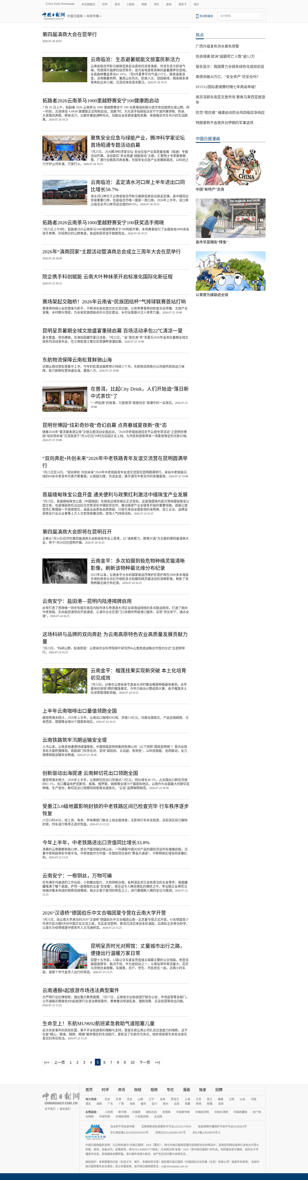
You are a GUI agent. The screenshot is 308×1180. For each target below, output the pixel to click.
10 (133, 1062)
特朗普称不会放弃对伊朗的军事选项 (224, 123)
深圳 (220, 1103)
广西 (121, 1103)
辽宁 (151, 1099)
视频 (144, 4)
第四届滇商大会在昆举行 (69, 34)
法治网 (158, 1116)
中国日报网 (75, 16)
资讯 (117, 4)
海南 (132, 1103)
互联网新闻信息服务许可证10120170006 (166, 1126)
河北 (129, 1099)
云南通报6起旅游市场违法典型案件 (80, 990)
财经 (137, 1090)
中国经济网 (202, 1112)
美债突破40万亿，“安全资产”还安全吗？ (228, 77)
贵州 (165, 1103)
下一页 (144, 1062)
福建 (220, 1099)
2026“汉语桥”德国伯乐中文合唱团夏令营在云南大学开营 (104, 913)
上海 (187, 1099)
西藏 (187, 1103)
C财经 (130, 4)
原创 (169, 4)
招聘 (219, 1090)
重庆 (143, 1103)
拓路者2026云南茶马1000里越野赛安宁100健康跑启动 (100, 100)
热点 (200, 35)
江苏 (198, 1099)
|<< (46, 1062)
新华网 (122, 1112)
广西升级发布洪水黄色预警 (217, 46)
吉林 (162, 1099)
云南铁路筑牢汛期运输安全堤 (74, 740)
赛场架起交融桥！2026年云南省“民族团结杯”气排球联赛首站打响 (114, 301)
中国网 (136, 1112)
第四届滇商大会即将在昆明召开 (77, 532)
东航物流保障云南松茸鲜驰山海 (77, 360)
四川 (154, 1103)
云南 (176, 1103)
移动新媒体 (206, 16)
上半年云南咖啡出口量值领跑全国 (79, 711)
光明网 (89, 1116)
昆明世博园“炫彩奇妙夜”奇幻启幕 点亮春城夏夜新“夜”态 (104, 425)
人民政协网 (141, 1116)
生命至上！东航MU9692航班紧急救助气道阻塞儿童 (98, 1023)
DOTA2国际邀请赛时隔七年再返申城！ (227, 87)
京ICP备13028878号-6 (206, 1132)
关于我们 (50, 1109)
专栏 (156, 4)
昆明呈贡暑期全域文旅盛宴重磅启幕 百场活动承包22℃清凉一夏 (112, 331)
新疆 (209, 1103)
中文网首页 (88, 4)
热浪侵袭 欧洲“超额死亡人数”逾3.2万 (225, 56)
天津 (118, 1099)
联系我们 (65, 1109)
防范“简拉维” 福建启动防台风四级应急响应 (230, 112)
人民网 (109, 1112)
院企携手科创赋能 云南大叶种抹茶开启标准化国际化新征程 (107, 276)
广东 (110, 1103)
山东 (242, 1099)
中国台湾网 (221, 1112)
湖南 (99, 1103)
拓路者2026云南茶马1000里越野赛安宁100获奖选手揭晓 (103, 222)
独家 (202, 1090)
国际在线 (151, 1112)
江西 (231, 1099)
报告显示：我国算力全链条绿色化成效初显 (230, 67)
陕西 (198, 1103)
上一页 (59, 1062)
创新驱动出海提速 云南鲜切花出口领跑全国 (90, 773)
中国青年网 (183, 1112)
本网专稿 (92, 16)
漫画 (186, 1090)
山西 (140, 1099)
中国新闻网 (122, 1116)
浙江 (209, 1099)
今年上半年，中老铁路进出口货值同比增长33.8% (95, 842)
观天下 (183, 4)
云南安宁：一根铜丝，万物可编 (77, 875)
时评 (105, 4)
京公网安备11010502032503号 (129, 1132)
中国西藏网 (240, 1112)
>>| (157, 1062)
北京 (107, 1099)
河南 (253, 1099)
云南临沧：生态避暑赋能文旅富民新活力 (135, 59)
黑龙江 (175, 1099)
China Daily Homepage (60, 3)
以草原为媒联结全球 (212, 295)
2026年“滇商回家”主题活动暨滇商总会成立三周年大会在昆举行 (111, 251)
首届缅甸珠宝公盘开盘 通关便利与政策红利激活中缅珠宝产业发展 (115, 494)
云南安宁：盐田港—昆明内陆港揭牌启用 (87, 601)
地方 (196, 4)
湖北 (88, 1103)
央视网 (166, 1112)
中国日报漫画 (208, 139)
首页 (89, 1090)
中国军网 (104, 1116)
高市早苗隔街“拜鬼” (212, 242)
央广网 (257, 1112)
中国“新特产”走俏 (210, 189)
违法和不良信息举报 (122, 1126)
